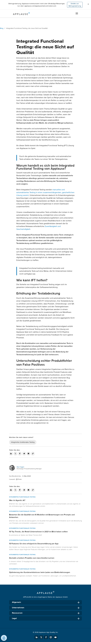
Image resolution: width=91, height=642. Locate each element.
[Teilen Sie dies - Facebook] (20, 454)
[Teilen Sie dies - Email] (28, 454)
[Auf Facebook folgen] (46, 637)
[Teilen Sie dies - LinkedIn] (11, 454)
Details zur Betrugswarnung (75, 5)
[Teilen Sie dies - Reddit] (24, 454)
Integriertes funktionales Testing (22, 442)
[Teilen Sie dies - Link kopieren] (33, 454)
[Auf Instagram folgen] (51, 637)
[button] (88, 4)
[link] (45, 502)
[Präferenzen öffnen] (4, 638)
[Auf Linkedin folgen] (36, 637)
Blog (1, 28)
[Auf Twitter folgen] (41, 637)
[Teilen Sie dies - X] (15, 454)
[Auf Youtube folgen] (55, 637)
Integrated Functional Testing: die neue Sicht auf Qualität (27, 28)
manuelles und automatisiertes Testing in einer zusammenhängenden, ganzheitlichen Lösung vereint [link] (45, 192)
